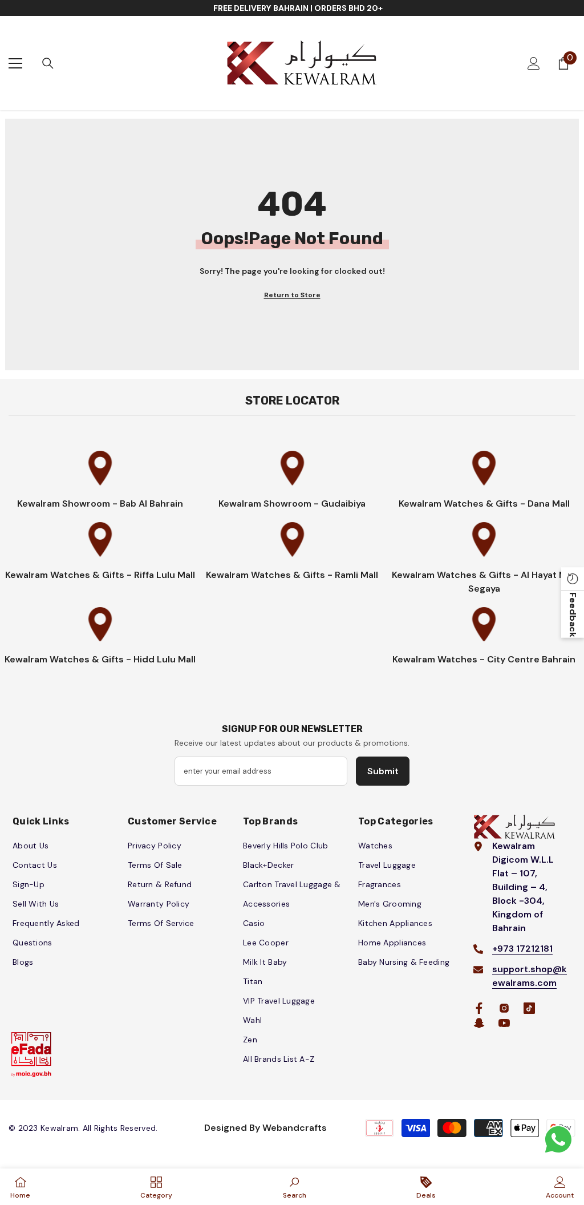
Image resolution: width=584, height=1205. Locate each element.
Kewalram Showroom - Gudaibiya (292, 504)
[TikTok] (529, 1008)
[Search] (48, 63)
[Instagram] (504, 1008)
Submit (383, 771)
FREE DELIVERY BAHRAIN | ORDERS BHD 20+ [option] (298, 8)
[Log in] (534, 63)
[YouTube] (504, 1023)
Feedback (573, 614)
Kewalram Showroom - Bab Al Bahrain (100, 504)
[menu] (15, 63)
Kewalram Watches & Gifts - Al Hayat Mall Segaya (484, 582)
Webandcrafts (294, 1128)
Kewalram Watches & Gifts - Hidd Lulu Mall (100, 659)
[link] (294, 1187)
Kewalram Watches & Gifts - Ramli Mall (292, 575)
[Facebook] (479, 1008)
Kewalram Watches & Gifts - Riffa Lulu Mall (100, 575)
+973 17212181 (522, 949)
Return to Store (292, 295)
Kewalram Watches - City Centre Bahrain (483, 659)
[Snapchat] (479, 1023)
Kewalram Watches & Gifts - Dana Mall (484, 504)
